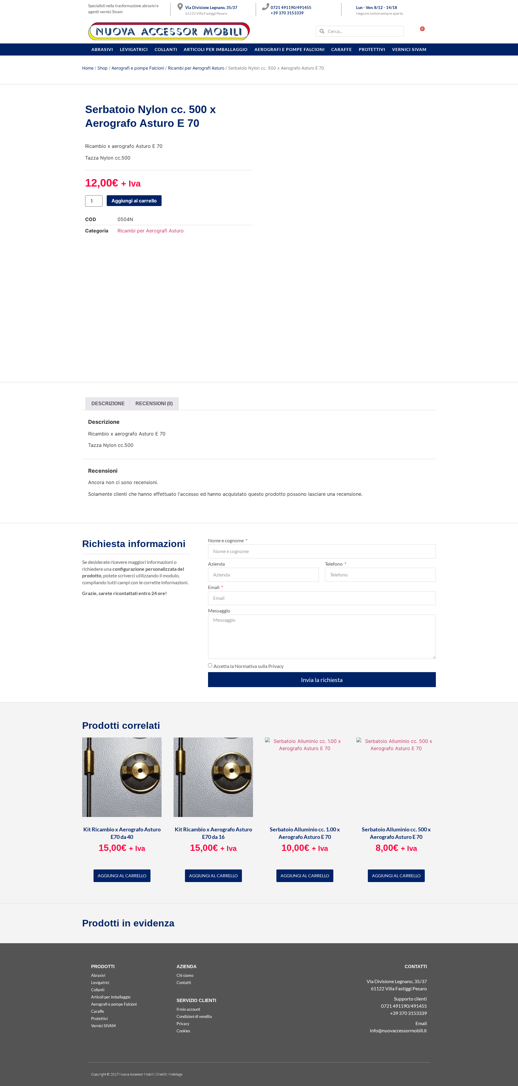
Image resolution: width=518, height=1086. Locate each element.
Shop (102, 67)
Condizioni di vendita (194, 1016)
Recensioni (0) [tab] (154, 403)
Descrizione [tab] (108, 403)
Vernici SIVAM (409, 49)
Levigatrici (134, 49)
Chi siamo (185, 975)
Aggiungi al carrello (134, 201)
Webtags (175, 1074)
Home (88, 67)
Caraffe (341, 49)
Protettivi (372, 49)
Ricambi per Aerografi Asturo (196, 67)
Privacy (183, 1023)
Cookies (183, 1030)
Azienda (216, 564)
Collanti (166, 49)
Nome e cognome (226, 540)
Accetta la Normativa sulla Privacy (248, 666)
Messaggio (219, 610)
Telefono (334, 564)
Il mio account (188, 1009)
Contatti (184, 982)
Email (214, 587)
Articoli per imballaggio (216, 49)
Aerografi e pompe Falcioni (290, 49)
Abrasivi (102, 49)
